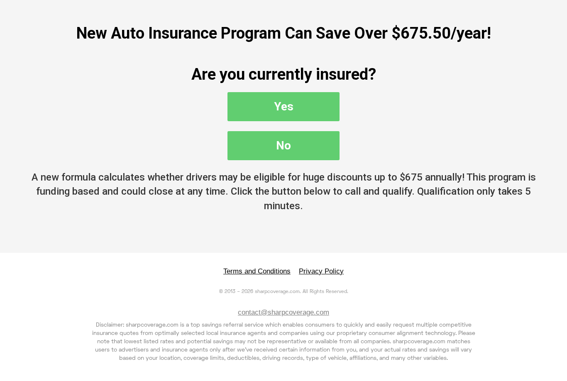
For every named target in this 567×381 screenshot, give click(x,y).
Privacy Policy (321, 271)
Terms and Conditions (257, 271)
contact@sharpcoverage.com (283, 312)
